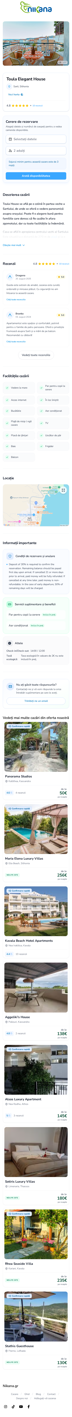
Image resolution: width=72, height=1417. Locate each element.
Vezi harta (14, 94)
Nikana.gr (10, 1386)
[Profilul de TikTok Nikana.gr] (13, 1406)
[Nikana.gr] (36, 7)
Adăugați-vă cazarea (45, 1398)
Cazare (14, 1394)
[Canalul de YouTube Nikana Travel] (21, 1406)
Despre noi (22, 1398)
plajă (54, 237)
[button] (51, 264)
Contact (51, 1394)
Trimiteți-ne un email (36, 701)
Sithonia (24, 86)
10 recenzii (64, 263)
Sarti (16, 86)
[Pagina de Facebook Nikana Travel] (28, 1406)
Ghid (27, 1394)
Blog (38, 1394)
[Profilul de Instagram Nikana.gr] (5, 1406)
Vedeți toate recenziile (36, 355)
